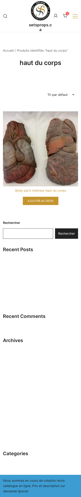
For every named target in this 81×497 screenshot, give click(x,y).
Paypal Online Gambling (20, 279)
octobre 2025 (13, 382)
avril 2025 (10, 425)
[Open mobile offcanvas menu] (75, 16)
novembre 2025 (15, 375)
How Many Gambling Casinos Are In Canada (36, 303)
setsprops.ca (40, 27)
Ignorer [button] (23, 491)
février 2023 (12, 440)
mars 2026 (11, 346)
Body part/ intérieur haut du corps (40, 190)
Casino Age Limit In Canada (23, 291)
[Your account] (55, 15)
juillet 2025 (11, 404)
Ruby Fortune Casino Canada (24, 267)
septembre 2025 (15, 389)
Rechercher (11, 223)
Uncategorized (14, 459)
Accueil (8, 50)
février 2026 (12, 353)
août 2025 (10, 396)
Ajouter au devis (40, 200)
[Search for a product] (5, 16)
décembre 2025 (15, 368)
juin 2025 (10, 411)
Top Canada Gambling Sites (23, 255)
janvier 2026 (12, 360)
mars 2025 (11, 433)
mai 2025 (10, 418)
